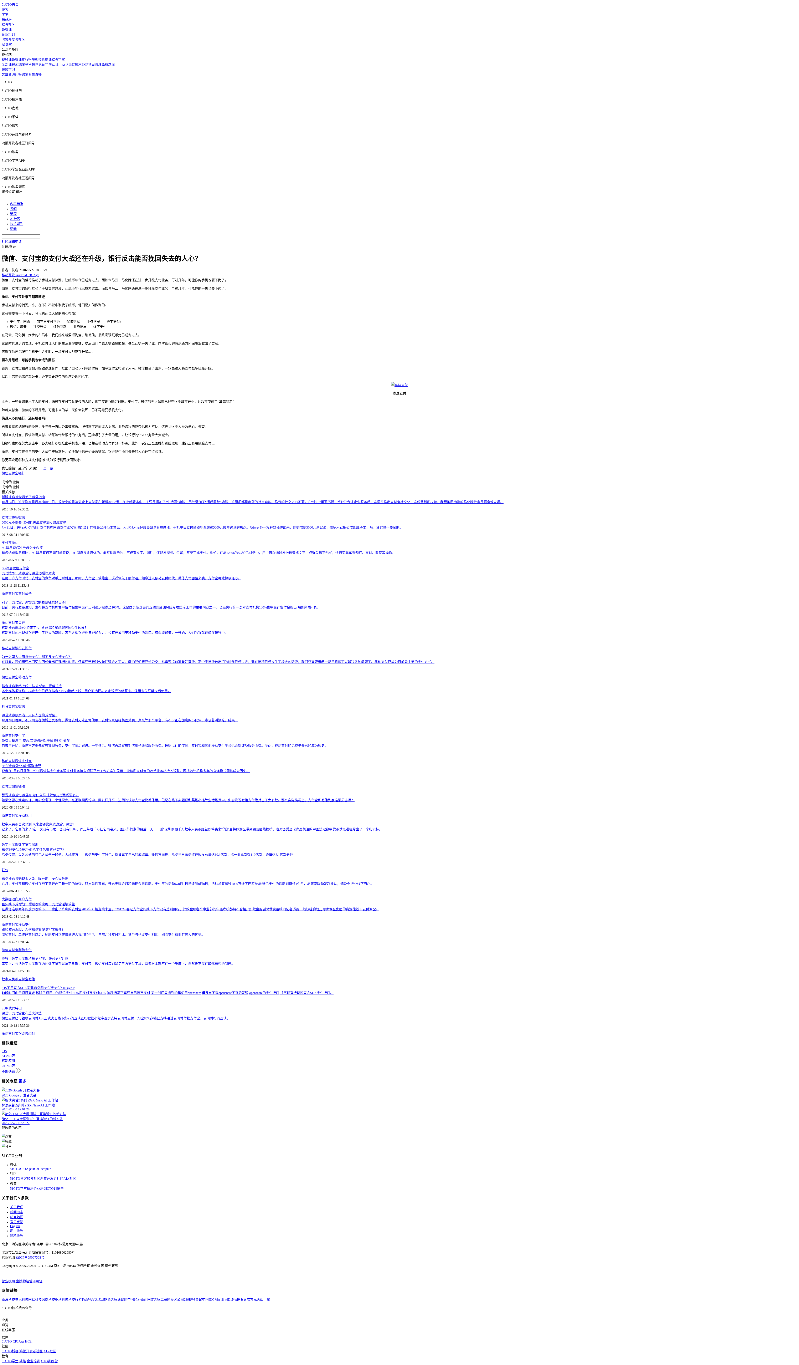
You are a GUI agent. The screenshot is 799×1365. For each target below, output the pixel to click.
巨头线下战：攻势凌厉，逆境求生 (38, 904)
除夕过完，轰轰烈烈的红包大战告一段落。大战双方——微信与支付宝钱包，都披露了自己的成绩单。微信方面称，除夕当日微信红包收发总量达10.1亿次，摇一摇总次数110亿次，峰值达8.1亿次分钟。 (149, 854)
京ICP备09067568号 (30, 1257)
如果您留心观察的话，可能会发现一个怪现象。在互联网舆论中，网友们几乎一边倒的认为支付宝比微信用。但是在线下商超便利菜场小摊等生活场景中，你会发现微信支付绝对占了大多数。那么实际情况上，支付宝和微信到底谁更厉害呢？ (178, 800)
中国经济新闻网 (139, 1299)
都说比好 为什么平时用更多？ (40, 795)
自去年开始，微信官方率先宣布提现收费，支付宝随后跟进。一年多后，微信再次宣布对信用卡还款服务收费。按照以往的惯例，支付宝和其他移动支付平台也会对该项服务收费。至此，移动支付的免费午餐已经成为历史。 (165, 745)
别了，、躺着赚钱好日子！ (35, 602)
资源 (11, 74)
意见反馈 (16, 1222)
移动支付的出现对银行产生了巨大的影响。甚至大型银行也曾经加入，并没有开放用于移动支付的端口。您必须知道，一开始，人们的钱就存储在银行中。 (115, 633)
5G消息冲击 (22, 548)
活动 (13, 229)
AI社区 (15, 219)
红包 (5, 870)
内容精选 (16, 204)
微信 (5, 473)
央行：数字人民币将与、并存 (35, 959)
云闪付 (27, 648)
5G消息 (7, 568)
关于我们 (16, 1207)
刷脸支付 (25, 950)
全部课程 (8, 64)
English (15, 1226)
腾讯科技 (21, 1299)
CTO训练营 (55, 1188)
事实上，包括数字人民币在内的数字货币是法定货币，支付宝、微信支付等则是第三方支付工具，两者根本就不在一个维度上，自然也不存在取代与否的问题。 (118, 964)
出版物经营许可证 (29, 1281)
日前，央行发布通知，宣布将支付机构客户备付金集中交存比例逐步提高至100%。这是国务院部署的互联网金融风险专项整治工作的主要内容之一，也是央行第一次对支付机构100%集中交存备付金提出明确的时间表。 (161, 607)
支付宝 (13, 473)
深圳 (35, 844)
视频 (13, 209)
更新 (15, 517)
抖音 (5, 706)
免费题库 (108, 64)
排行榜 (27, 59)
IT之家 (155, 1299)
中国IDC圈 (210, 1299)
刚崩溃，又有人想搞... (29, 715)
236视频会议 (193, 1299)
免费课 (7, 29)
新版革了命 (23, 497)
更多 (22, 1081)
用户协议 (16, 1231)
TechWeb (88, 1299)
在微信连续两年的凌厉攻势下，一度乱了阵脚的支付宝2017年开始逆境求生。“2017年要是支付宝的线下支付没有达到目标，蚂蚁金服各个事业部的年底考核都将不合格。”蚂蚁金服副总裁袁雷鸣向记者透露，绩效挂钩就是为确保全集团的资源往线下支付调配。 (190, 909)
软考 (28, 64)
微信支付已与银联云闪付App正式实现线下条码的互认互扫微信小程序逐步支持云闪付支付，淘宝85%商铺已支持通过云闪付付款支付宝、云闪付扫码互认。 (116, 1018)
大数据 (7, 899)
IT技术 (77, 64)
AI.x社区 (69, 1178)
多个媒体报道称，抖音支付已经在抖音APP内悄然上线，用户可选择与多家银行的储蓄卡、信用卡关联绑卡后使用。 (86, 691)
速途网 (122, 1299)
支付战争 (25, 593)
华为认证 (51, 64)
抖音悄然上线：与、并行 (32, 686)
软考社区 (8, 24)
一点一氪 (46, 468)
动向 (15, 899)
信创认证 (38, 64)
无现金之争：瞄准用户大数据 (35, 879)
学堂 (5, 14)
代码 (12, 1008)
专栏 (31, 74)
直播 (38, 74)
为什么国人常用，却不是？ (37, 657)
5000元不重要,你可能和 (34, 522)
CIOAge (26, 1169)
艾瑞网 (99, 1299)
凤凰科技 (48, 1299)
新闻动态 (16, 1212)
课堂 (25, 74)
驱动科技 (61, 1299)
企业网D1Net (227, 1299)
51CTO (15, 1169)
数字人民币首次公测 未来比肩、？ (39, 824)
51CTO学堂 (18, 1188)
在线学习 (8, 69)
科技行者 (75, 1299)
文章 (5, 74)
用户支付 (25, 899)
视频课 (7, 59)
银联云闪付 (26, 1033)
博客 (5, 9)
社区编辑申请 (12, 241)
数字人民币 (10, 844)
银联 (21, 786)
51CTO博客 (18, 1178)
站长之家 (110, 1299)
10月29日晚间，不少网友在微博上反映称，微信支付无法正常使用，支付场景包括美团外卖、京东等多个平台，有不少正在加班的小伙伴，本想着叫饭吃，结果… (120, 720)
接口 (18, 1008)
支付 (11, 735)
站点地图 (16, 1217)
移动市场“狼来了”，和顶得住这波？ (45, 628)
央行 (21, 623)
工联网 (165, 1299)
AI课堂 (7, 44)
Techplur (45, 1169)
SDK (5, 1008)
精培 (30, 1188)
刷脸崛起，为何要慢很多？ (33, 929)
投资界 (242, 1299)
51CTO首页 (10, 4)
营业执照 (9, 1281)
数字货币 (25, 844)
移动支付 (8, 648)
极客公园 (177, 1299)
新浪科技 (8, 1299)
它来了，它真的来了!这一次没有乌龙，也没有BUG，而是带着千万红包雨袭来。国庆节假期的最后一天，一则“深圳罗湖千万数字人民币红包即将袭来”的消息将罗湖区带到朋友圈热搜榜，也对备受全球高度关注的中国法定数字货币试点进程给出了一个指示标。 (192, 829)
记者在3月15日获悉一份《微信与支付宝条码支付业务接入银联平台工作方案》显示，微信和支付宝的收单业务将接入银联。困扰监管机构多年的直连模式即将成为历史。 (126, 771)
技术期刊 (16, 224)
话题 (13, 214)
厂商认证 (65, 64)
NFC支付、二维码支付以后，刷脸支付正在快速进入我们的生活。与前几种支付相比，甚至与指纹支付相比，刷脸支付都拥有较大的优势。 (103, 934)
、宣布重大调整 (22, 1013)
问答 (18, 74)
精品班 (7, 19)
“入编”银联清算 (21, 766)
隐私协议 (16, 1236)
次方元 (252, 1299)
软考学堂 (58, 59)
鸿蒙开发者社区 (13, 39)
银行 (21, 473)
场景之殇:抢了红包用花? (33, 849)
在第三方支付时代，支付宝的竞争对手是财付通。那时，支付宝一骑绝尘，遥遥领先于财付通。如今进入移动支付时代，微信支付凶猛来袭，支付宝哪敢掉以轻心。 (121, 578)
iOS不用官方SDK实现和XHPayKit (38, 988)
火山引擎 (263, 1299)
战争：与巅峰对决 (28, 573)
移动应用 (25, 815)
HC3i (35, 1169)
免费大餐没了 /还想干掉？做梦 (36, 740)
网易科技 (35, 1299)
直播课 (47, 59)
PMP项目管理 (92, 64)
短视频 (37, 59)
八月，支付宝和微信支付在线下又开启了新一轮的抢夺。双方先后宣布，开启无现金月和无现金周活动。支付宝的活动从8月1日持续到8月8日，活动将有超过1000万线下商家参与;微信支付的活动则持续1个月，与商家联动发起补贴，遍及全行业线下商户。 (188, 884)
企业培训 (8, 34)
